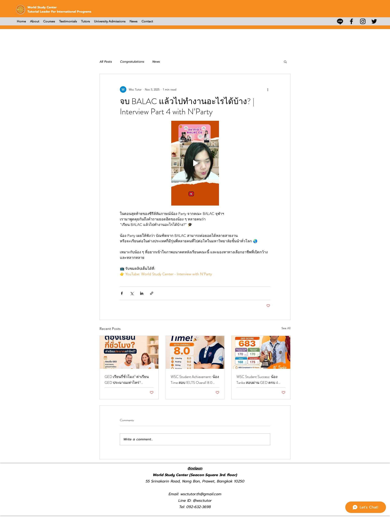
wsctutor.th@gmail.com (200, 494)
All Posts (106, 61)
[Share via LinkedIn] (142, 293)
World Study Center (42, 7)
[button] (285, 61)
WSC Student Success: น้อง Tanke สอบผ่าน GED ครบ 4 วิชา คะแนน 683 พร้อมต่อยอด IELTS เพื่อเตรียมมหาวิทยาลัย (260, 379)
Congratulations (132, 61)
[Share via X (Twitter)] (132, 293)
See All (286, 328)
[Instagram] (362, 21)
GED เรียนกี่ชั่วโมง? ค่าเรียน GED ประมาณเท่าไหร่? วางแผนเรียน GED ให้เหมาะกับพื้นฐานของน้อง (127, 379)
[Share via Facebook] (122, 293)
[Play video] (195, 163)
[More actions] (267, 89)
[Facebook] (351, 21)
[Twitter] (374, 21)
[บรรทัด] (340, 21)
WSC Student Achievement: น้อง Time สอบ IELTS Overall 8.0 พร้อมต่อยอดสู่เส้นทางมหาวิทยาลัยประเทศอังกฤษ (195, 379)
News (156, 61)
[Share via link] (152, 293)
